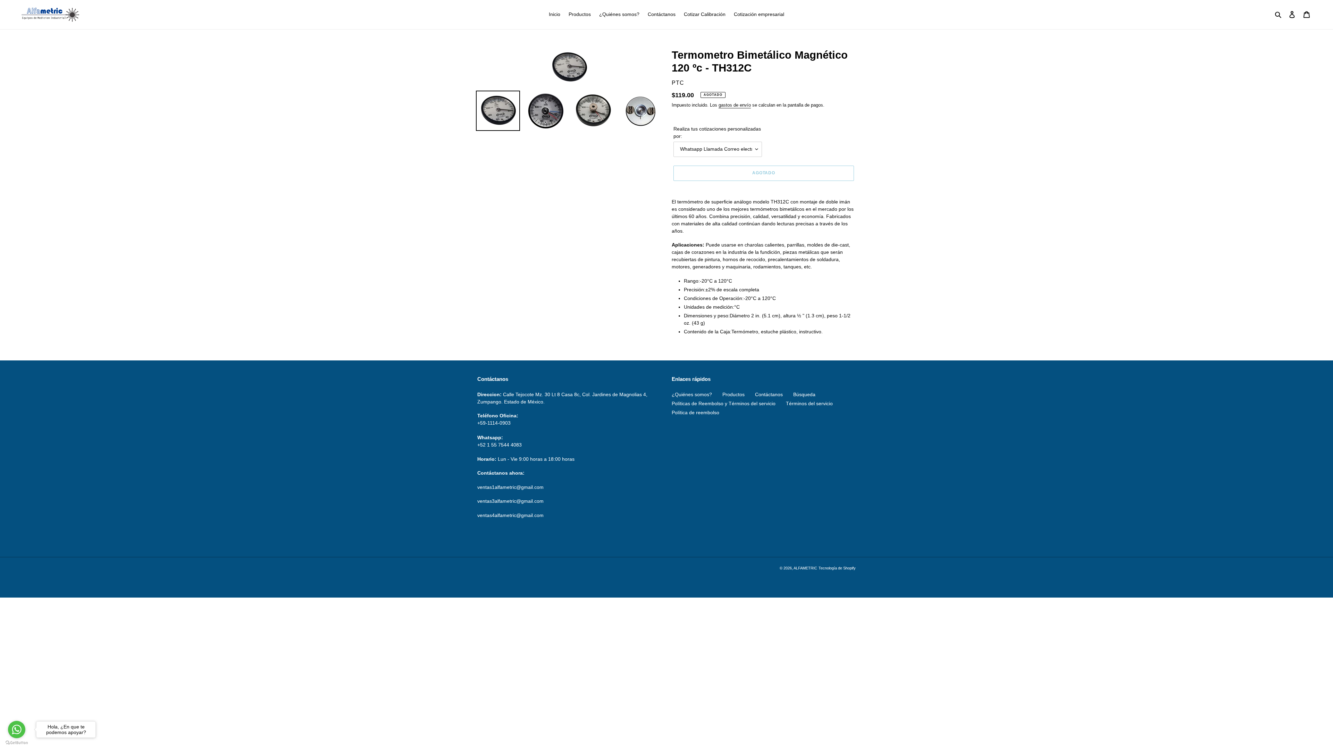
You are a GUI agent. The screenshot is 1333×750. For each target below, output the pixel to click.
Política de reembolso (695, 412)
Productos (733, 394)
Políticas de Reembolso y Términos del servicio (724, 403)
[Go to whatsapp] (16, 729)
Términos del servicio (809, 403)
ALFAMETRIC (805, 568)
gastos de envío (735, 105)
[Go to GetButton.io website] (17, 743)
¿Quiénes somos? (692, 394)
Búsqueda (804, 394)
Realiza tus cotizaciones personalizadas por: (717, 132)
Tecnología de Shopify (837, 568)
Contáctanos (769, 394)
